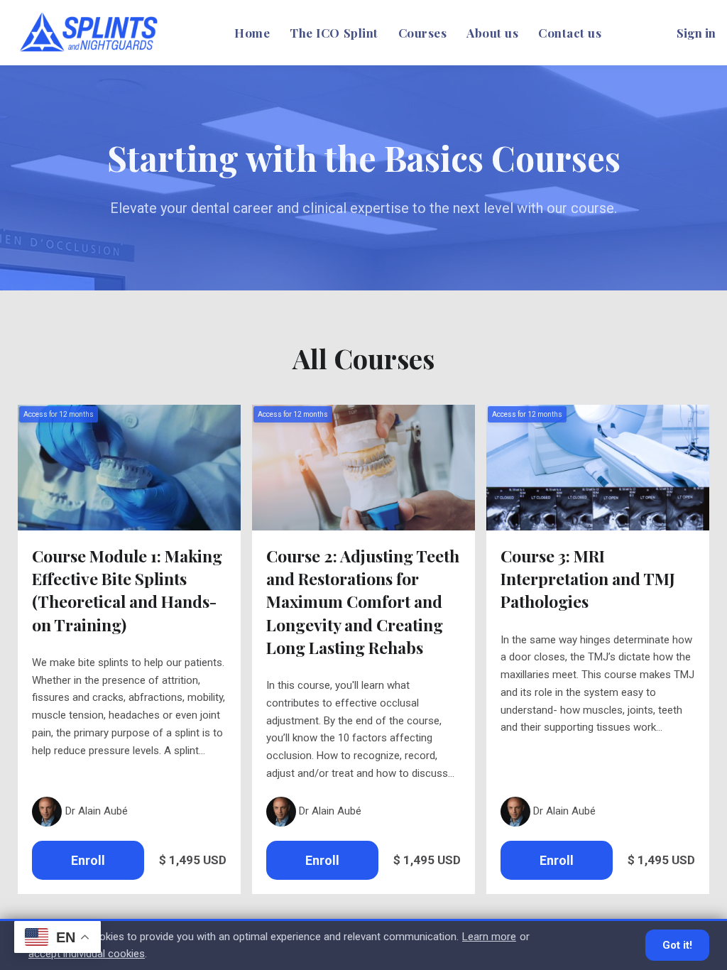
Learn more (489, 936)
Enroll (88, 860)
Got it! (677, 945)
